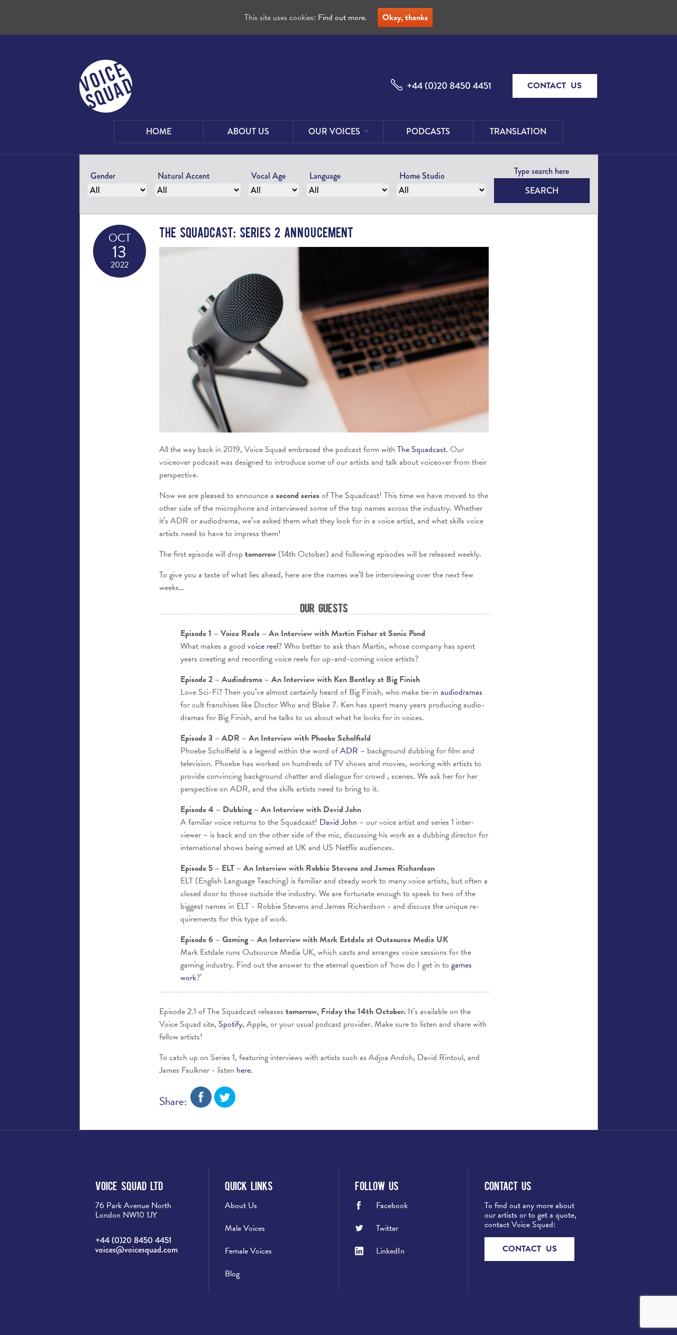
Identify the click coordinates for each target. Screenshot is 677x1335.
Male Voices (245, 1228)
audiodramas (461, 692)
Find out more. (342, 17)
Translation (518, 131)
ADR (349, 750)
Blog (232, 1273)
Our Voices (334, 131)
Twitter (387, 1228)
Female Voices (248, 1251)
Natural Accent (184, 176)
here (243, 1070)
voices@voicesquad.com (136, 1250)
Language (325, 176)
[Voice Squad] (105, 87)
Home (158, 131)
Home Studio (422, 176)
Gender (102, 176)
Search (542, 191)
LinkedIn (390, 1251)
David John (338, 822)
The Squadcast (421, 449)
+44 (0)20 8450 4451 (449, 86)
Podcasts (428, 131)
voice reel (263, 646)
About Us (248, 131)
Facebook (392, 1205)
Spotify (230, 1024)
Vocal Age (268, 176)
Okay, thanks (405, 17)
